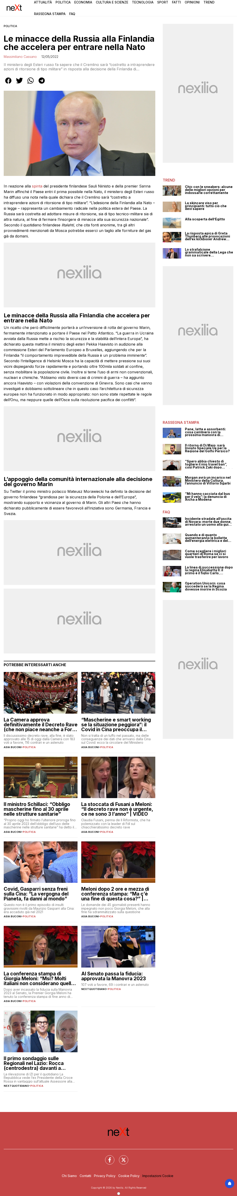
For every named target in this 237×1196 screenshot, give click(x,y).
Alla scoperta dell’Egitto (205, 219)
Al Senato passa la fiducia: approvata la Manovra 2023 (113, 976)
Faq (72, 14)
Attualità (43, 2)
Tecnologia (142, 2)
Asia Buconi (12, 747)
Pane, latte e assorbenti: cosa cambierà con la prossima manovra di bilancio (205, 432)
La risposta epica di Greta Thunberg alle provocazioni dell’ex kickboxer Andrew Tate (207, 236)
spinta (37, 186)
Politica (63, 2)
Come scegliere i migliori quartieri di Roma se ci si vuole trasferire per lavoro (206, 554)
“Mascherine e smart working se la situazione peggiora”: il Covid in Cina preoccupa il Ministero (116, 724)
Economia (83, 2)
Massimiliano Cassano (20, 57)
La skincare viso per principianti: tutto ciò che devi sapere (206, 206)
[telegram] (41, 83)
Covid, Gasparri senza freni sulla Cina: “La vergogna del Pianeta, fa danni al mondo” (36, 894)
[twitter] (19, 83)
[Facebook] (107, 1157)
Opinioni (192, 2)
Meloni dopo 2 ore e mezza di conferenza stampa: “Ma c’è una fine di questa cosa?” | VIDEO (115, 894)
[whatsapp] (30, 83)
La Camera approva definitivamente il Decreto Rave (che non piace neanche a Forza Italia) (41, 724)
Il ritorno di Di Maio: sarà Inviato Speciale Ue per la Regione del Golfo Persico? (207, 448)
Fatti (176, 2)
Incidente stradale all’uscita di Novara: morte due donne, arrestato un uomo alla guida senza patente (209, 521)
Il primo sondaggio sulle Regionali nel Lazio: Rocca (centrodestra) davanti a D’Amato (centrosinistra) (34, 1063)
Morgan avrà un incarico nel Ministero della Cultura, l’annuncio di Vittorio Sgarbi (208, 480)
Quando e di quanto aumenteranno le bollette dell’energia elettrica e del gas (206, 538)
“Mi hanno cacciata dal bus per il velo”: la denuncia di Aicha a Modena (207, 496)
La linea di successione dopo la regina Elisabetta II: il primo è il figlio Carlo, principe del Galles (209, 570)
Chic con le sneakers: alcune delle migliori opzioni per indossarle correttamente (209, 189)
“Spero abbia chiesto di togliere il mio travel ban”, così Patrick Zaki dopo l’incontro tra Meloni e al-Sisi (209, 464)
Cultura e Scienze (112, 2)
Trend (209, 2)
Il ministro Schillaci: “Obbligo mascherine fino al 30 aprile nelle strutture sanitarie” (37, 809)
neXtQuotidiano (93, 989)
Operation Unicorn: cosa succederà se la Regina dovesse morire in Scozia (206, 586)
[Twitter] (121, 1157)
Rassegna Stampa (49, 14)
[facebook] (8, 83)
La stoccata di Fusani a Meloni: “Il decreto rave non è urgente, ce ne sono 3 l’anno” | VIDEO (117, 809)
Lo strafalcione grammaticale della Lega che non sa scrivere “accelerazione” (209, 252)
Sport (162, 2)
